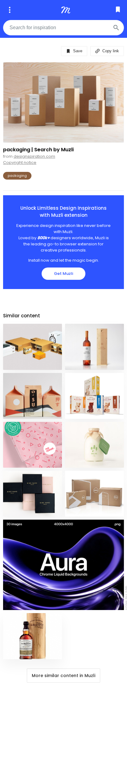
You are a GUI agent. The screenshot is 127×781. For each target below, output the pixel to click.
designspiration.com (34, 156)
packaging (17, 175)
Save (77, 51)
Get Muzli (63, 273)
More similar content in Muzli (63, 675)
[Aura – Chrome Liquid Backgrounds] (63, 565)
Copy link (110, 51)
